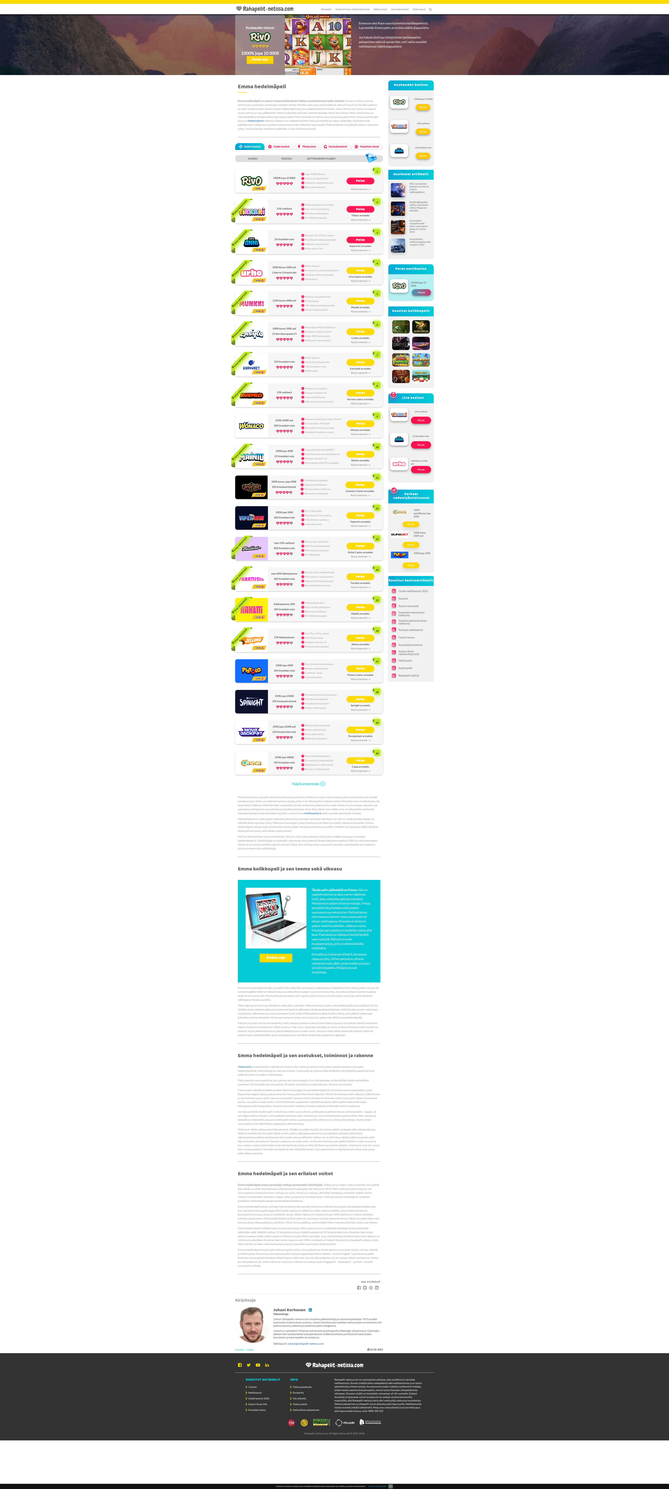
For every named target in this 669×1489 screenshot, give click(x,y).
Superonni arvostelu (360, 245)
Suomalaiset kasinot (410, 644)
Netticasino (405, 660)
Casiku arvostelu (360, 337)
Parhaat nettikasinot (410, 629)
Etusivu (239, 1349)
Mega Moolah (401, 359)
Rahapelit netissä (408, 675)
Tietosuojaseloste (302, 1386)
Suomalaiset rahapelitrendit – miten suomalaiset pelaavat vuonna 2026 (418, 226)
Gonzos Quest (401, 326)
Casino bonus (406, 637)
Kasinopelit (405, 668)
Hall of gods (401, 375)
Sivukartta (298, 1392)
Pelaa (360, 181)
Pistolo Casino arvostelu (360, 674)
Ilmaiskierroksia (257, 1409)
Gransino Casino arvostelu (360, 490)
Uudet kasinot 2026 (258, 1398)
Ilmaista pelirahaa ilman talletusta (412, 622)
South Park (421, 375)
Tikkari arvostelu (360, 215)
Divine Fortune (421, 326)
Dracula (401, 342)
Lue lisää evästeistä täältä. (377, 1486)
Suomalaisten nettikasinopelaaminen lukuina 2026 (420, 242)
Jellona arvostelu (360, 644)
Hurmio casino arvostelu (360, 399)
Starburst (421, 342)
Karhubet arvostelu (360, 368)
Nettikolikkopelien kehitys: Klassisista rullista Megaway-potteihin (418, 206)
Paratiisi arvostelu (360, 582)
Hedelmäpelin (255, 120)
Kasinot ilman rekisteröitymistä (353, 9)
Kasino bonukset (408, 606)
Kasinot (403, 598)
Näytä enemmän (305, 783)
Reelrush (421, 359)
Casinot (252, 1386)
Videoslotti (244, 1066)
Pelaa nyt (260, 60)
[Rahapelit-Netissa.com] (266, 9)
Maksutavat (419, 9)
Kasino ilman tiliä (257, 1404)
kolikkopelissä (312, 813)
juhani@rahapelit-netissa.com (306, 1343)
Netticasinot (380, 9)
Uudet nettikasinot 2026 (413, 591)
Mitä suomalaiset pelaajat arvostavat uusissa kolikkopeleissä (419, 187)
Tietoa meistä (300, 1404)
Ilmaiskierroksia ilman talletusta (411, 614)
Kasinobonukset (400, 9)
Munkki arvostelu (360, 307)
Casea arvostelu (360, 766)
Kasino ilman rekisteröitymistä (408, 652)
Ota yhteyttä (299, 1398)
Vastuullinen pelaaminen (306, 1409)
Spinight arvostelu (360, 705)
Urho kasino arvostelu (360, 276)
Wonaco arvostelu (360, 429)
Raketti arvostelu (360, 613)
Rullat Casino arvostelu (360, 552)
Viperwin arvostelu (360, 521)
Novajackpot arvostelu (360, 735)
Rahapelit (326, 9)
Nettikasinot (255, 1392)
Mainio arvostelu (360, 460)
